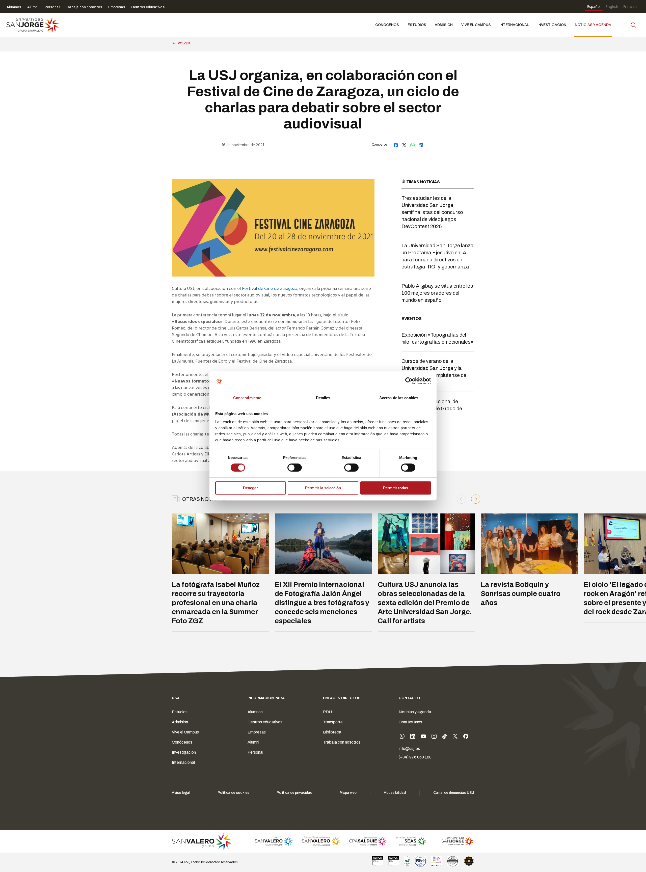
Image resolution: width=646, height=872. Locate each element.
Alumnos (255, 712)
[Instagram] (434, 737)
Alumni (253, 742)
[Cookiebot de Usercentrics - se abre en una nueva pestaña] (409, 381)
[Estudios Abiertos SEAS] (411, 841)
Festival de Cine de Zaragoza (269, 288)
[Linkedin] (412, 737)
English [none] (612, 6)
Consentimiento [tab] (247, 398)
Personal (255, 752)
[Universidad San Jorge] (455, 841)
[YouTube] (423, 737)
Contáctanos (410, 722)
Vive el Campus (185, 732)
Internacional (183, 762)
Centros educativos (265, 722)
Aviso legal (181, 793)
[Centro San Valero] (274, 841)
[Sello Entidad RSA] (420, 861)
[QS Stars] (469, 861)
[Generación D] (436, 861)
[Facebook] (465, 737)
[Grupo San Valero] (202, 841)
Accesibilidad (395, 793)
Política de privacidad (294, 793)
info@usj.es (409, 748)
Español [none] (594, 6)
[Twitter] (455, 737)
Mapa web (348, 793)
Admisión (180, 722)
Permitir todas (395, 488)
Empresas (257, 732)
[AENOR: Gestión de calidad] (377, 861)
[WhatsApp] (402, 737)
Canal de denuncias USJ (453, 793)
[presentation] (461, 499)
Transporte (333, 722)
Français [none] (630, 6)
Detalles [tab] (323, 398)
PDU (327, 712)
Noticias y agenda (415, 712)
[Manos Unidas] (453, 861)
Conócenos (182, 742)
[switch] (289, 466)
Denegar (250, 488)
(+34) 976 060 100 (415, 757)
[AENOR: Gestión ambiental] (393, 861)
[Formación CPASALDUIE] (368, 841)
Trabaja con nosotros (342, 742)
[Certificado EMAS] (407, 861)
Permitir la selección (323, 488)
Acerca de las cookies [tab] (398, 398)
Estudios (179, 712)
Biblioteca (332, 732)
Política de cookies (233, 793)
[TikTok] (444, 737)
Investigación (184, 752)
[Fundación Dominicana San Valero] (321, 841)
